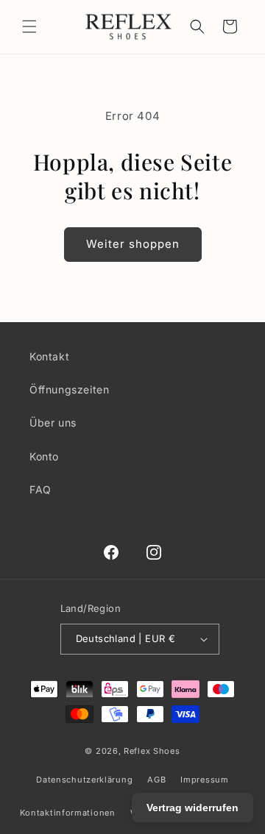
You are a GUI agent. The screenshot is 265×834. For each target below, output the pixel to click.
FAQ (40, 489)
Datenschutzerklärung (84, 779)
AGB (156, 779)
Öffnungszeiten (69, 389)
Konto (44, 456)
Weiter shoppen (133, 244)
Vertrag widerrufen (192, 807)
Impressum (204, 779)
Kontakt (49, 356)
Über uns (53, 422)
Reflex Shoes (152, 751)
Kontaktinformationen (68, 813)
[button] (29, 26)
